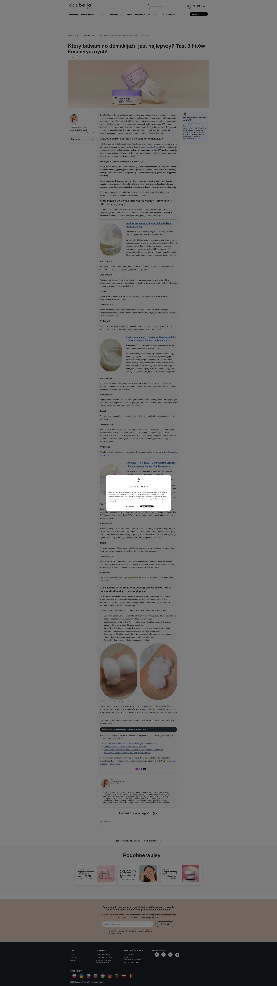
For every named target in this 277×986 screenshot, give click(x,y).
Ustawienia (130, 506)
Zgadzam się (146, 506)
